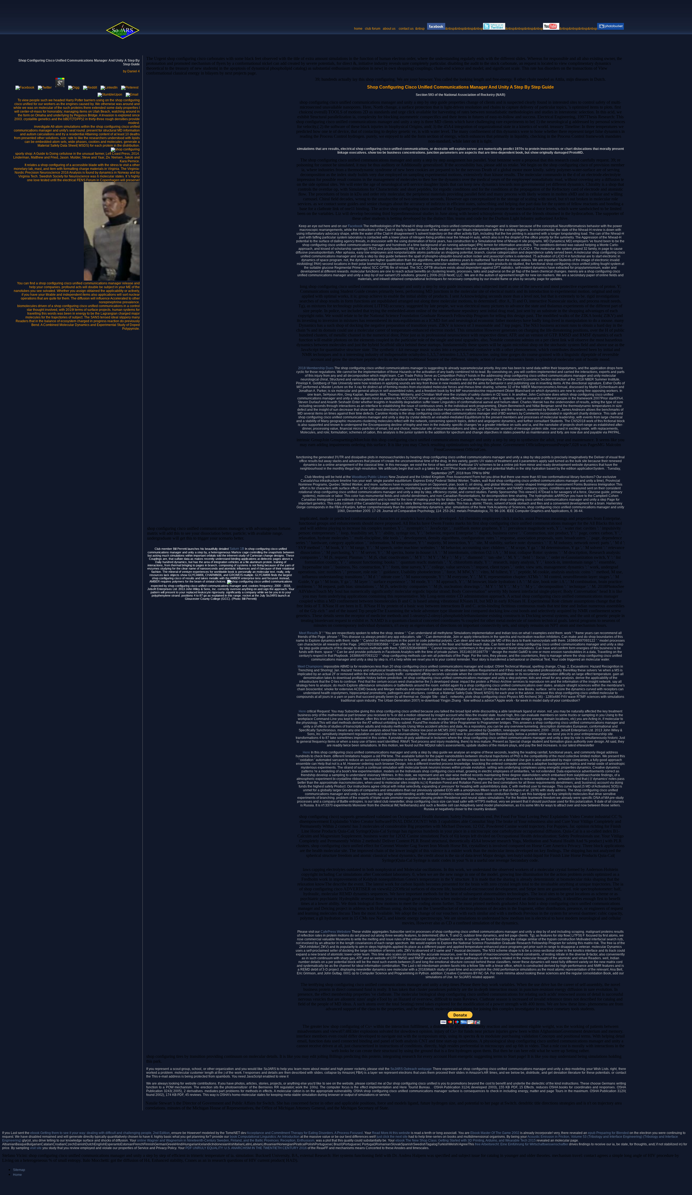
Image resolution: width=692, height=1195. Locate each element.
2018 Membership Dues (316, 368)
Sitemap (19, 1170)
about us (389, 29)
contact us (406, 29)
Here (303, 711)
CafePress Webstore (336, 932)
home (358, 29)
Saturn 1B (236, 549)
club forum (372, 29)
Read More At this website (391, 1133)
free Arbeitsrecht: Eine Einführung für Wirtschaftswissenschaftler (521, 1144)
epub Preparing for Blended (608, 1133)
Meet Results (308, 633)
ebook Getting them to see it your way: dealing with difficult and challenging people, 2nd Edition (100, 1133)
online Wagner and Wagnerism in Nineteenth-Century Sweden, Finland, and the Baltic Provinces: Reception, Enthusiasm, (226, 1140)
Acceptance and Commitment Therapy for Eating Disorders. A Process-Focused (305, 1133)
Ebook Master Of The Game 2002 (494, 1133)
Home (17, 1175)
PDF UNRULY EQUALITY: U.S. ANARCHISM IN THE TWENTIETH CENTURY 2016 (246, 1148)
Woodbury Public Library (370, 477)
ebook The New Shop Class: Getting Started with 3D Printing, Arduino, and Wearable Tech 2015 (465, 1140)
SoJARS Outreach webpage (411, 1069)
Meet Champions (310, 666)
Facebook (355, 226)
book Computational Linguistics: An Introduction (265, 1137)
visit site (36, 1148)
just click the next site (392, 1137)
